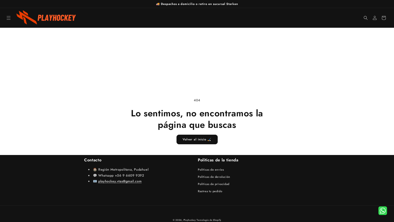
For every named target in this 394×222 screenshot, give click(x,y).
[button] (8, 17)
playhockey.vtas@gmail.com (120, 181)
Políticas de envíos (211, 170)
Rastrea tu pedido (210, 191)
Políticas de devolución (214, 177)
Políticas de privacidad (213, 184)
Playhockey (189, 220)
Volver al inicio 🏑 (197, 139)
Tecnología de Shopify (209, 220)
